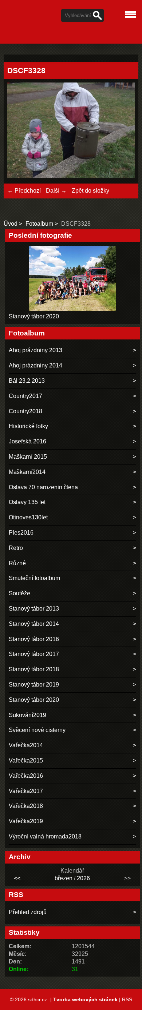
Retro (16, 548)
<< (17, 878)
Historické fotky (28, 426)
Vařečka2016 (26, 776)
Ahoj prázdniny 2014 (35, 365)
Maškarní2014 (27, 472)
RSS (127, 999)
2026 (83, 878)
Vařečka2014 (26, 745)
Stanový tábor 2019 (34, 684)
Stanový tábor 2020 (34, 316)
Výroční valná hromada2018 (45, 836)
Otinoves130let (28, 517)
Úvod (10, 224)
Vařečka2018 (26, 806)
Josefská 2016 (27, 441)
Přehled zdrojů (28, 912)
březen (63, 878)
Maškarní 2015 (28, 457)
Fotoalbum (39, 224)
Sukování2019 (27, 715)
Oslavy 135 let (27, 502)
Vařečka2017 (26, 791)
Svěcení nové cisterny (37, 730)
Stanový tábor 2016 (34, 639)
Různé (17, 563)
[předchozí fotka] (19, 131)
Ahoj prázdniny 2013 (35, 350)
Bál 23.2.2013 (27, 381)
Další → (56, 191)
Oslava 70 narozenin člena (43, 487)
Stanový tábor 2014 (34, 624)
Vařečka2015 (26, 760)
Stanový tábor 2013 (34, 608)
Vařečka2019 (26, 821)
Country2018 (25, 411)
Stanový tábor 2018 (34, 669)
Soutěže (19, 593)
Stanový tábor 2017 (34, 654)
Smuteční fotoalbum (34, 578)
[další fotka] (123, 131)
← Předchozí (24, 191)
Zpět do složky (90, 191)
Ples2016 (21, 533)
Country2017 (25, 396)
